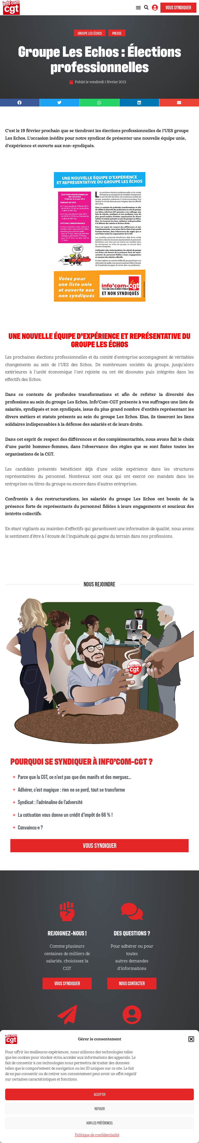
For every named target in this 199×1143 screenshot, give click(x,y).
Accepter (99, 1094)
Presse (117, 33)
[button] (191, 1039)
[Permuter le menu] (138, 7)
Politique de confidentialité (97, 1135)
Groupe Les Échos (90, 33)
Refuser (100, 1108)
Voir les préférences (99, 1123)
